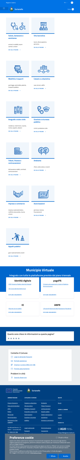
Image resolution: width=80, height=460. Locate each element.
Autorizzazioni (28, 415)
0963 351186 (14, 432)
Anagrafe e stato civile (30, 412)
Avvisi (59, 403)
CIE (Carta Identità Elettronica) (17, 289)
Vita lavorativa (28, 406)
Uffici (9, 409)
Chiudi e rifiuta (64, 437)
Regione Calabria (11, 3)
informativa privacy (35, 453)
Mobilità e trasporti (29, 409)
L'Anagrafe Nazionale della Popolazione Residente (57, 309)
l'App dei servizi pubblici (15, 309)
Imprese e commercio (47, 420)
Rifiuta (54, 456)
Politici (9, 412)
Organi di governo (13, 403)
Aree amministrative (13, 406)
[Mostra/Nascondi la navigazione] (4, 8)
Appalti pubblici (45, 412)
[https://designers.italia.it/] (65, 429)
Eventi (60, 418)
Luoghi (60, 415)
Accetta (66, 456)
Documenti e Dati (12, 420)
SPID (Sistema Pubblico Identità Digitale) (19, 284)
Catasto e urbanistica (30, 403)
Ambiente (44, 403)
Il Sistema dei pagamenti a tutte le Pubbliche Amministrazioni (55, 285)
